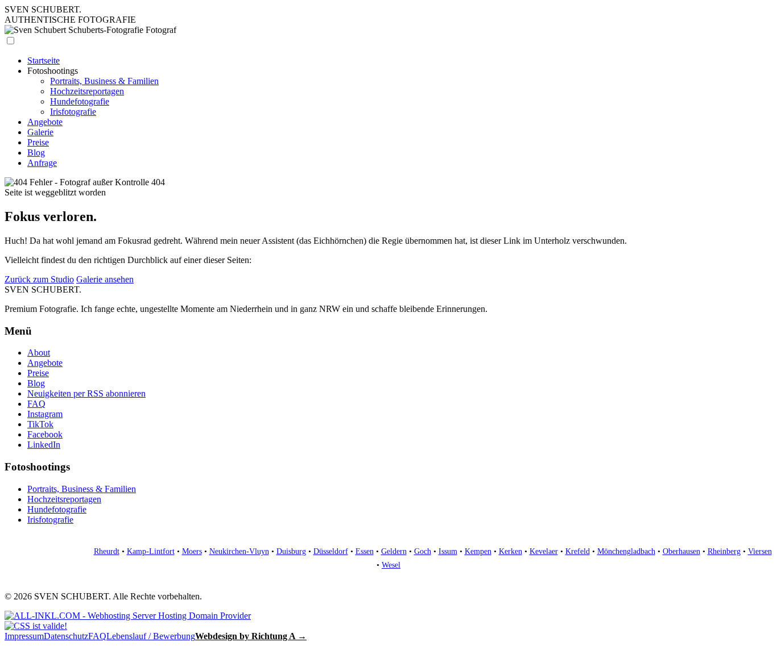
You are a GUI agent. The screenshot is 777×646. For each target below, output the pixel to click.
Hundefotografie (79, 101)
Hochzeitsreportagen (87, 91)
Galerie (40, 132)
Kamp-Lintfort (151, 551)
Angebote (45, 122)
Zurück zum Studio (39, 279)
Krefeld (577, 551)
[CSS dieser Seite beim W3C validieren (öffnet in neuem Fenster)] (36, 626)
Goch (422, 551)
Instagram (45, 414)
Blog (36, 152)
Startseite (43, 60)
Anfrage (42, 163)
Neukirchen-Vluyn (239, 551)
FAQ (36, 404)
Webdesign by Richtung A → (251, 636)
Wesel (391, 565)
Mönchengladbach (626, 551)
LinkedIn (43, 444)
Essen (365, 551)
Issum (448, 551)
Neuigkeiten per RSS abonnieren (86, 393)
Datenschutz (66, 636)
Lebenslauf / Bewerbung (150, 636)
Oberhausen (681, 551)
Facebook (45, 434)
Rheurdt (106, 551)
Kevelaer (544, 551)
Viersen (760, 551)
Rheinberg (724, 551)
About (38, 352)
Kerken (510, 551)
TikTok (40, 424)
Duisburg (291, 551)
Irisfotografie (73, 111)
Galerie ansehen (105, 279)
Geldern (394, 551)
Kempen (478, 551)
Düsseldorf (330, 551)
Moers (192, 551)
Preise (38, 142)
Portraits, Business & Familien (104, 81)
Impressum (24, 636)
